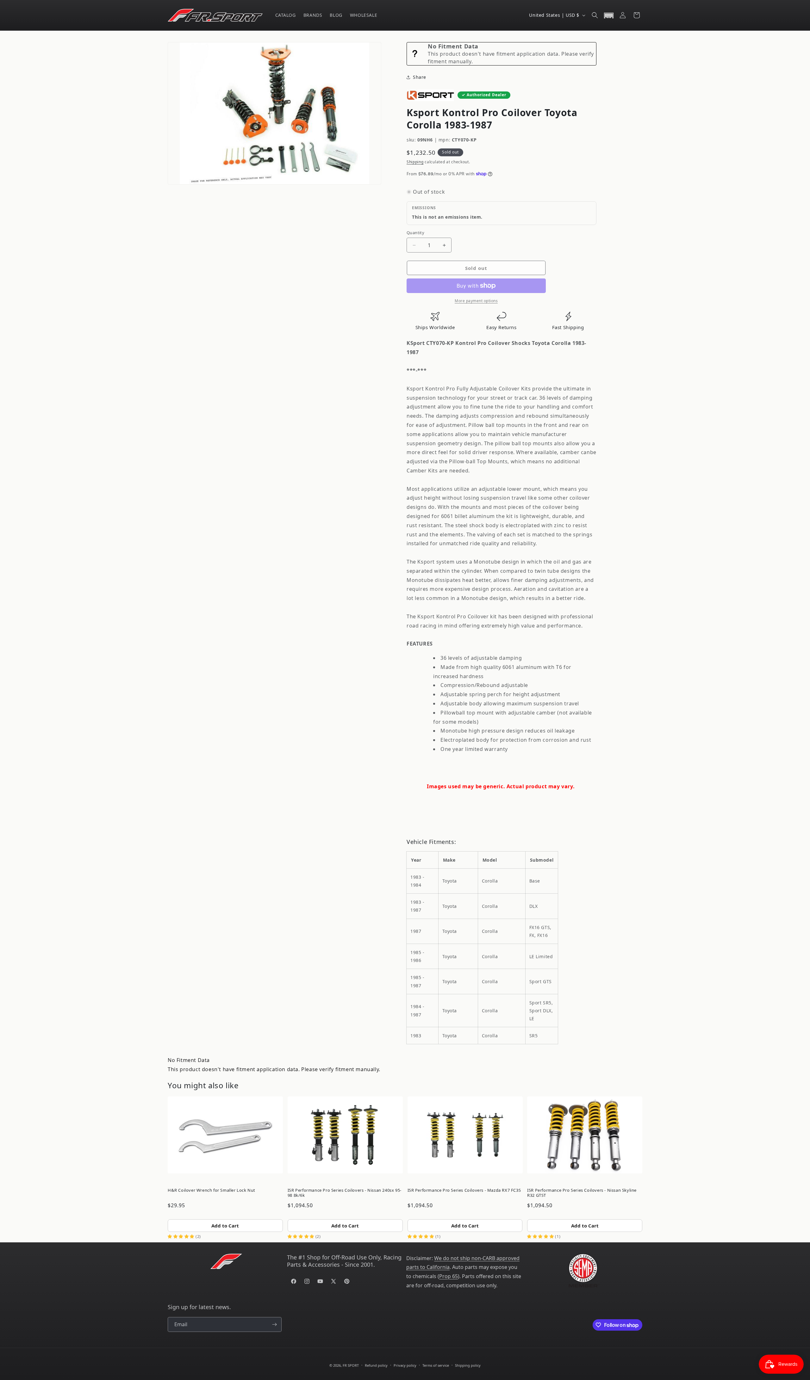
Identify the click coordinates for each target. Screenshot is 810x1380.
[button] (595, 15)
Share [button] (419, 77)
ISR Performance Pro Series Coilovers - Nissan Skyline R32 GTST (582, 1192)
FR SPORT (351, 1365)
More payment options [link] (476, 300)
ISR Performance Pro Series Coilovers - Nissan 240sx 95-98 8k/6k (345, 1192)
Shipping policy (468, 1365)
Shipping (415, 162)
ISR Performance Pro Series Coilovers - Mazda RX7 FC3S (464, 1190)
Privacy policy (405, 1365)
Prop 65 (448, 1276)
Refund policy (376, 1365)
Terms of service (435, 1365)
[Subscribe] (274, 1324)
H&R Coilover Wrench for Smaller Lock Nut (211, 1190)
